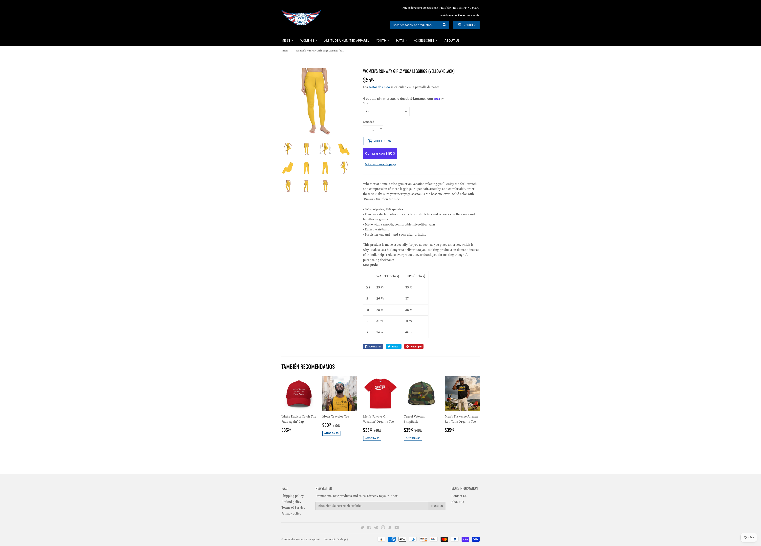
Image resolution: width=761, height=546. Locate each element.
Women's (307, 40)
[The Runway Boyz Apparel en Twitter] (362, 528)
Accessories (424, 40)
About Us (452, 40)
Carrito (469, 24)
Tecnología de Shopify (336, 539)
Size (365, 103)
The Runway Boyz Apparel (305, 539)
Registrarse (447, 15)
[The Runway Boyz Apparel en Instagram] (383, 528)
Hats (400, 40)
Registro (437, 505)
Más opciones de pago (380, 164)
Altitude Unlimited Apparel (346, 40)
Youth (381, 40)
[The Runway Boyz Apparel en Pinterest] (376, 528)
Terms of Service (293, 507)
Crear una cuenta (469, 15)
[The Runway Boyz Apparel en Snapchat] (390, 528)
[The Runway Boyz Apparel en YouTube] (397, 528)
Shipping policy (292, 496)
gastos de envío (379, 87)
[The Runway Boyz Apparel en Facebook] (369, 528)
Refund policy (291, 502)
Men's (286, 40)
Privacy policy (291, 513)
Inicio (284, 50)
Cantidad (368, 122)
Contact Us (459, 496)
